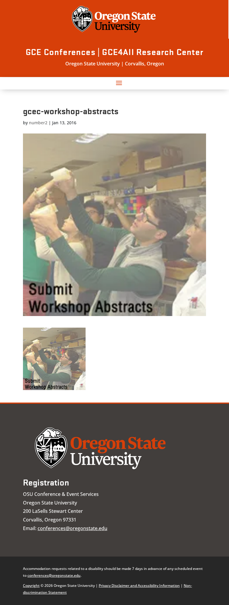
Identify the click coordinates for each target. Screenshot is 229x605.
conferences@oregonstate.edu (72, 528)
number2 (38, 122)
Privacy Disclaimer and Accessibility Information (139, 585)
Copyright (31, 585)
